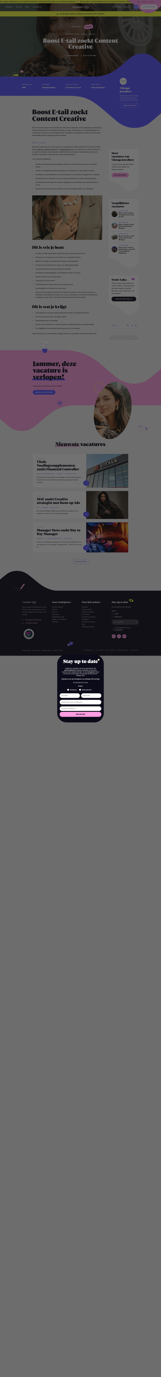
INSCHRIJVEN (80, 714)
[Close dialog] (98, 659)
